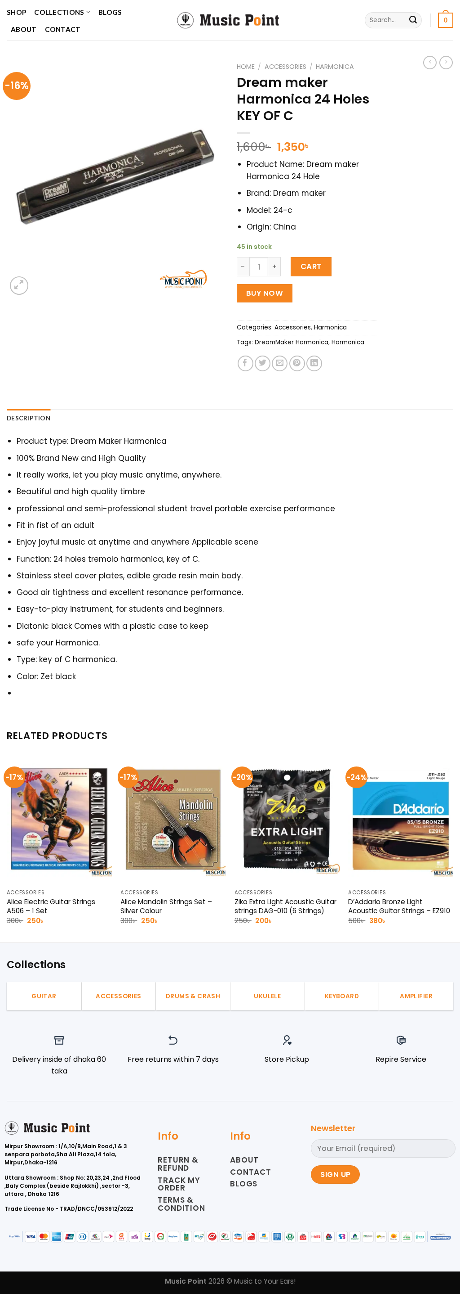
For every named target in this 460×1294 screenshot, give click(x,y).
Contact (63, 29)
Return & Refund (178, 1163)
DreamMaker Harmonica (291, 342)
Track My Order (179, 1184)
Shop (16, 12)
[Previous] (7, 847)
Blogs (110, 12)
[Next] (453, 847)
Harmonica (335, 66)
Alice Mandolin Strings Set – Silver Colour (166, 906)
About (24, 29)
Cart (311, 266)
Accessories (285, 66)
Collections (59, 12)
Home (246, 66)
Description (28, 418)
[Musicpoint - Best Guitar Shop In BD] (230, 20)
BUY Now (264, 293)
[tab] (28, 418)
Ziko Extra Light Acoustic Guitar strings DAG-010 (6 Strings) (285, 906)
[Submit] (413, 20)
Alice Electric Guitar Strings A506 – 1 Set (51, 906)
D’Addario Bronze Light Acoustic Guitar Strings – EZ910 (399, 906)
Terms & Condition (181, 1204)
